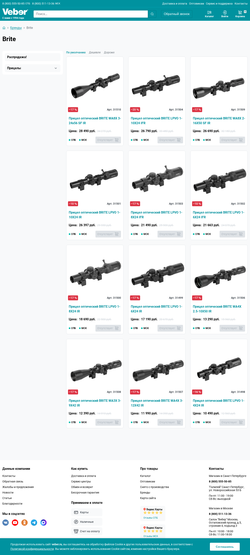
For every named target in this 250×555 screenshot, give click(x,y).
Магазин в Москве (221, 508)
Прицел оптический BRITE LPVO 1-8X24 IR (94, 309)
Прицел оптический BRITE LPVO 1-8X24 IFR (156, 215)
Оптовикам (196, 3)
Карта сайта (148, 498)
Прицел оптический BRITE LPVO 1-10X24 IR (94, 215)
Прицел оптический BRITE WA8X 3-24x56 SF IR (95, 120)
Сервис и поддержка (219, 3)
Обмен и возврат (82, 487)
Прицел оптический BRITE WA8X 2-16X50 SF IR (219, 120)
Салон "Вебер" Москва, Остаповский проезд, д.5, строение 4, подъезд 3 (225, 522)
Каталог (145, 475)
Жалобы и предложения (18, 487)
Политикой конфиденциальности (32, 548)
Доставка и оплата (174, 3)
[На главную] (4, 27)
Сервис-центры (81, 481)
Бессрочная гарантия (85, 492)
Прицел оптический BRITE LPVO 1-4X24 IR (218, 403)
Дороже (109, 52)
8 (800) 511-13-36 (43, 3)
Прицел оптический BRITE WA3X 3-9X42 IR (95, 403)
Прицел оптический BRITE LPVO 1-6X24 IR (156, 309)
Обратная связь (12, 481)
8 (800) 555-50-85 (13, 3)
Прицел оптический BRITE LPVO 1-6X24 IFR (218, 215)
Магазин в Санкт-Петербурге (227, 475)
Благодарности (12, 503)
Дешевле (95, 52)
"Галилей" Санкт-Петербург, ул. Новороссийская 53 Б (226, 488)
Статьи (7, 498)
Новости (7, 492)
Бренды (145, 492)
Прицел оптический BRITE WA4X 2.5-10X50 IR (217, 309)
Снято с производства (154, 487)
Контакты (241, 3)
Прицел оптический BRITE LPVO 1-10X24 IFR (156, 120)
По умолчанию (76, 52)
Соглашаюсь (225, 546)
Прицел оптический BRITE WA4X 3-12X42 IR (157, 403)
